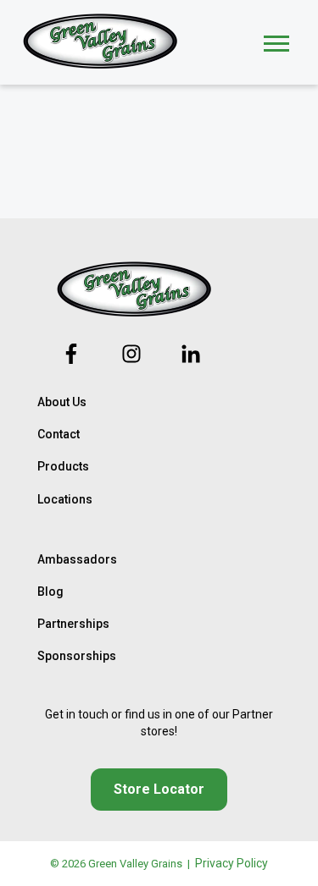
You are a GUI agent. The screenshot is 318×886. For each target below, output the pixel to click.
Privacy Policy (231, 863)
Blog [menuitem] (50, 591)
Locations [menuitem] (64, 499)
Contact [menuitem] (58, 434)
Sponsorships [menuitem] (76, 656)
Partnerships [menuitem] (73, 623)
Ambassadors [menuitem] (77, 559)
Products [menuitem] (63, 466)
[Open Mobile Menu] (276, 42)
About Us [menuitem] (61, 402)
